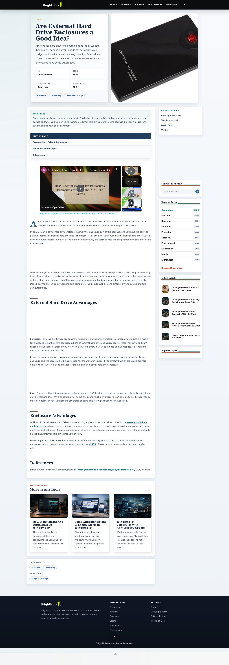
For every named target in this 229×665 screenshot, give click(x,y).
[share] (116, 169)
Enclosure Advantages (44, 148)
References (38, 155)
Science (139, 4)
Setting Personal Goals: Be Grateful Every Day (185, 289)
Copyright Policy (159, 611)
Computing (56, 96)
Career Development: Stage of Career (185, 336)
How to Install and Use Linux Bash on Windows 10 (48, 524)
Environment (155, 4)
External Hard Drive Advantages (49, 142)
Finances (180, 226)
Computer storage (74, 96)
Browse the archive (171, 268)
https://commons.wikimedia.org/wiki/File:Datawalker (106, 469)
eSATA (92, 444)
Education (171, 4)
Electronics (180, 248)
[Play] (131, 192)
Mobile (180, 254)
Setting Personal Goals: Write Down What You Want (185, 324)
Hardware (41, 96)
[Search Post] (197, 191)
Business (180, 221)
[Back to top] (115, 637)
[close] (115, 654)
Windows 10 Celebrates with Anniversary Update (131, 524)
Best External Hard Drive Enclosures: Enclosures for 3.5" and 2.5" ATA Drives (80, 170)
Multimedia (180, 259)
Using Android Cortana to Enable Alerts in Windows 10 (90, 524)
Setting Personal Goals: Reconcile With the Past (183, 312)
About (154, 607)
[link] (44, 170)
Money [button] (125, 4)
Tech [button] (113, 4)
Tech (38, 20)
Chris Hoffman (45, 74)
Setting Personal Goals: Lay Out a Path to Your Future (185, 300)
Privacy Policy (158, 616)
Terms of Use (158, 620)
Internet (180, 215)
